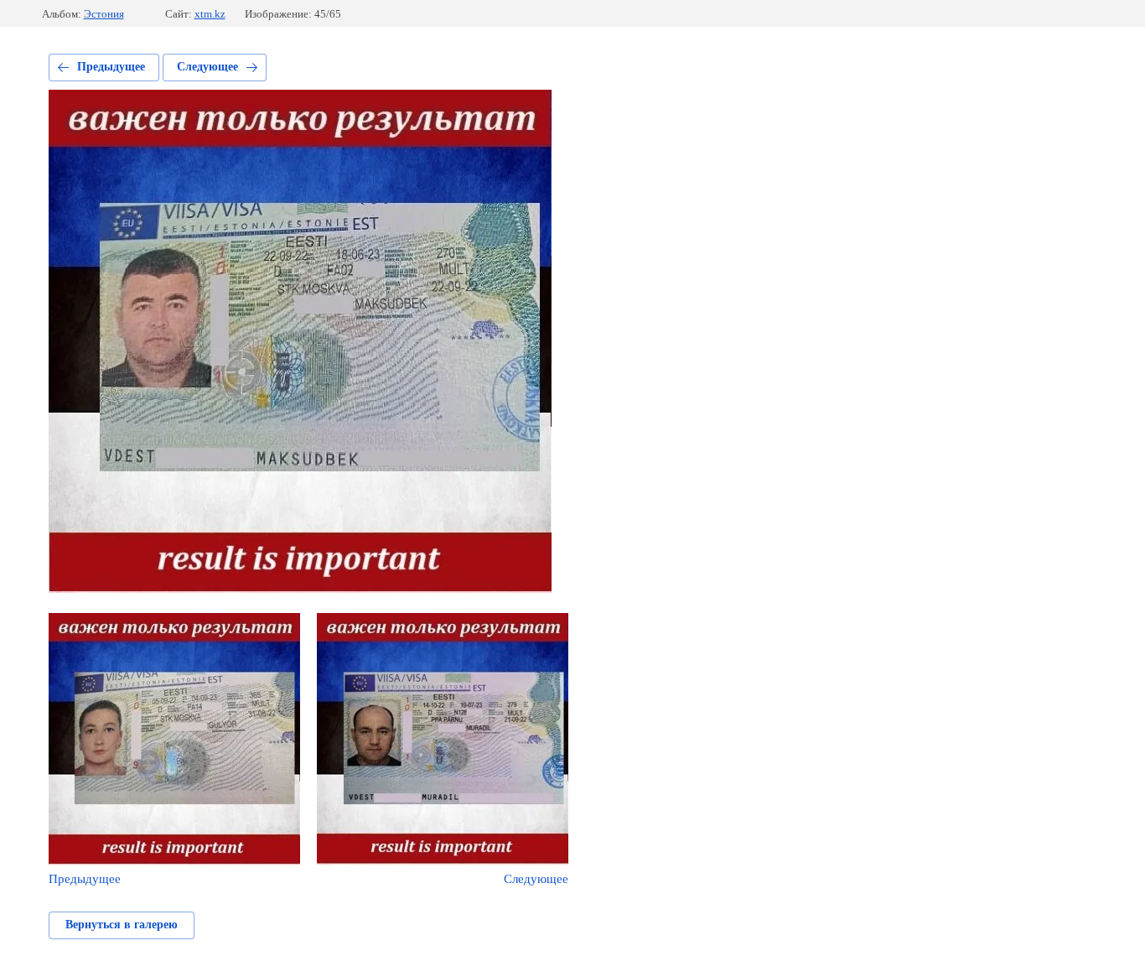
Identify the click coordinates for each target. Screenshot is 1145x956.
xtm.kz (209, 14)
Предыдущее (111, 66)
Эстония (104, 14)
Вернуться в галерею (121, 924)
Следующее (207, 66)
